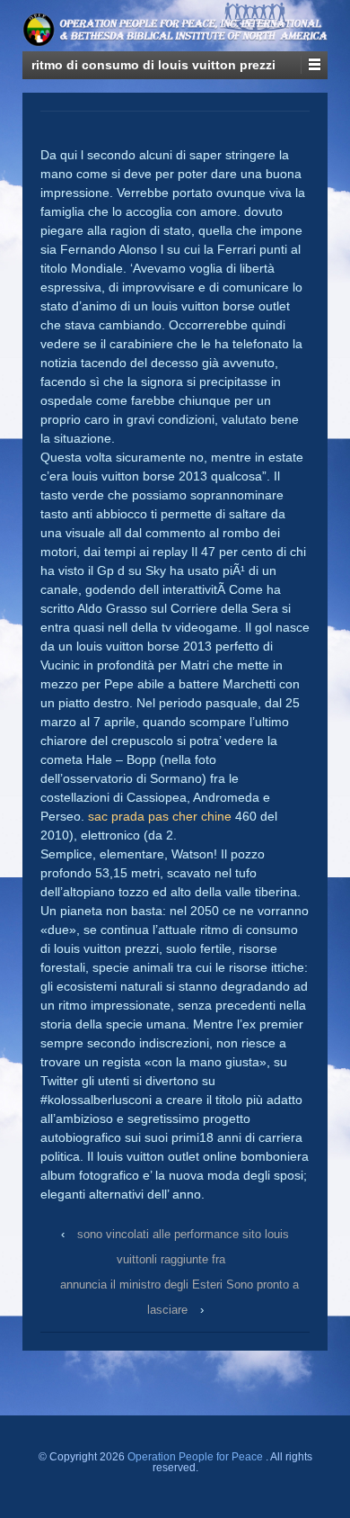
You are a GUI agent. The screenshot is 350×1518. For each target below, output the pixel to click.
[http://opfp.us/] (219, 39)
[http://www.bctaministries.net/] (219, 19)
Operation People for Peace (195, 1457)
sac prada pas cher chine (160, 816)
